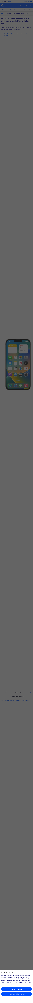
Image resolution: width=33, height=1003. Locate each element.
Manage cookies (16, 999)
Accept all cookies (16, 989)
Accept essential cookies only (16, 994)
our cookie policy (7, 984)
